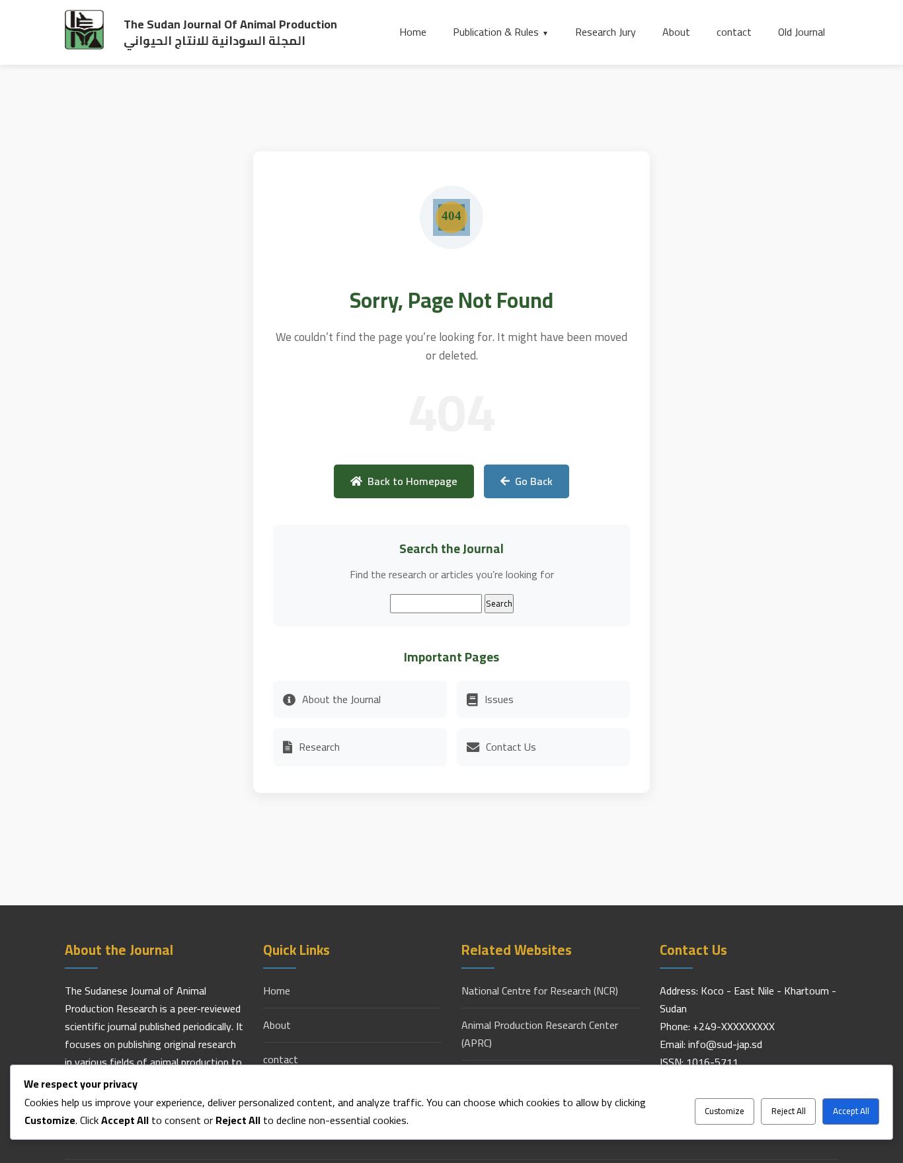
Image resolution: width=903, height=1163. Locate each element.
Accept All (851, 1111)
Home (412, 32)
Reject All (788, 1111)
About (676, 32)
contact (734, 32)
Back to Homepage (412, 481)
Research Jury (605, 32)
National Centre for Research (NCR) (539, 991)
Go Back (534, 481)
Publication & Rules (496, 32)
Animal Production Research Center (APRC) (539, 1034)
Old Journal (801, 32)
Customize (724, 1111)
